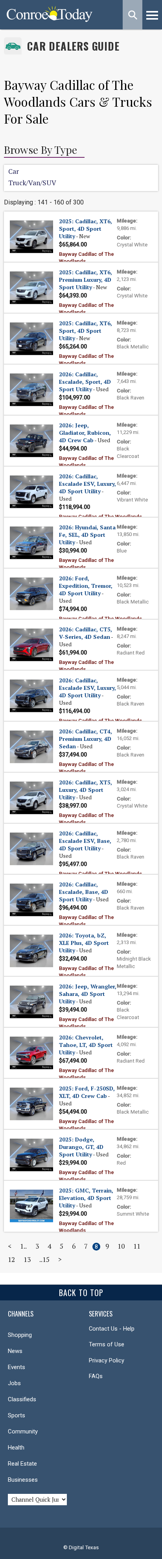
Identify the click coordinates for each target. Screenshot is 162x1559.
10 (121, 1246)
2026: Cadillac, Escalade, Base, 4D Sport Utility (83, 892)
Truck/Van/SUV (32, 182)
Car (13, 171)
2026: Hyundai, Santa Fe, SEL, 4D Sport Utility (87, 534)
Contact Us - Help (111, 1328)
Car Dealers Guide (73, 46)
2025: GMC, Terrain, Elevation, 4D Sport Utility (86, 1198)
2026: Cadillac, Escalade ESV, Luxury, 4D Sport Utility (87, 483)
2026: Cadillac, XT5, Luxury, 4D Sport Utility (85, 790)
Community (23, 1431)
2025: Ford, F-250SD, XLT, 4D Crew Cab (87, 1092)
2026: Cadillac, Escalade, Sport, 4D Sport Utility (85, 381)
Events (16, 1367)
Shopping (20, 1334)
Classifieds (22, 1399)
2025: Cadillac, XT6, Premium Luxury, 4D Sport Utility (85, 279)
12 (11, 1259)
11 (136, 1246)
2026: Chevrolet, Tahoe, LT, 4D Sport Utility (86, 1045)
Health (16, 1447)
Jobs (14, 1383)
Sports (16, 1415)
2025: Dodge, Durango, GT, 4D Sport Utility (81, 1147)
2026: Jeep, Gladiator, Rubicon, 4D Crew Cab (85, 432)
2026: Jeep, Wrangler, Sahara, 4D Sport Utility (87, 994)
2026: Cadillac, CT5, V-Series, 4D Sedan (85, 632)
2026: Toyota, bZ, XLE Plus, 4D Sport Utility (84, 943)
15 (46, 1259)
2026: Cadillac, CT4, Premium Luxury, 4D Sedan (85, 739)
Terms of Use (106, 1344)
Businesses (23, 1479)
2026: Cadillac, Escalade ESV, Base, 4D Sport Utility (85, 841)
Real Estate (22, 1463)
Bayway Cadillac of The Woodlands (100, 517)
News (15, 1351)
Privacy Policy (106, 1360)
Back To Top (81, 1292)
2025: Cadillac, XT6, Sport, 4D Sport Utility (85, 228)
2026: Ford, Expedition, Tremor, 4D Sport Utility (85, 585)
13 (27, 1259)
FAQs (96, 1376)
